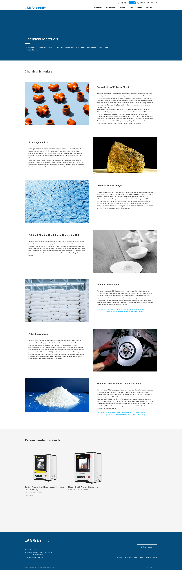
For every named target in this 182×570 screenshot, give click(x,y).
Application (110, 8)
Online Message (147, 547)
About (139, 8)
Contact (132, 2)
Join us (149, 8)
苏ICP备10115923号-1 (151, 567)
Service (121, 8)
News (131, 8)
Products (98, 8)
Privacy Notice (50, 567)
